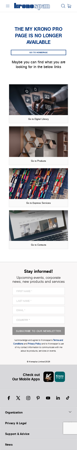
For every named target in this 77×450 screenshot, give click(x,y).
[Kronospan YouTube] (48, 398)
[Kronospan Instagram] (28, 398)
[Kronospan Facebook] (9, 398)
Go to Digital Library (38, 119)
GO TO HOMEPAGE (38, 52)
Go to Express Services (38, 203)
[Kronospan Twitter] (18, 398)
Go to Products (38, 160)
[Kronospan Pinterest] (38, 398)
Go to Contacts (38, 244)
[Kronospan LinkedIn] (58, 398)
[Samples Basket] (69, 6)
